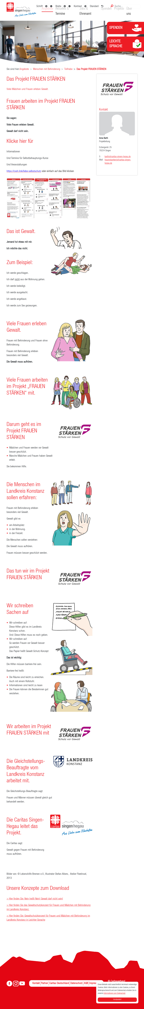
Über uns (129, 11)
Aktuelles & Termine (62, 11)
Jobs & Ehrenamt (85, 11)
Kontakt (36, 983)
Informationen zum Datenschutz (114, 993)
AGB (86, 983)
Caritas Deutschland (59, 983)
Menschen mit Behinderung (46, 69)
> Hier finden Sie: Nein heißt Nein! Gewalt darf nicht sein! (35, 899)
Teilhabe (68, 69)
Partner (44, 983)
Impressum (94, 983)
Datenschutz (76, 983)
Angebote (24, 69)
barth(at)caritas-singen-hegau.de (118, 157)
